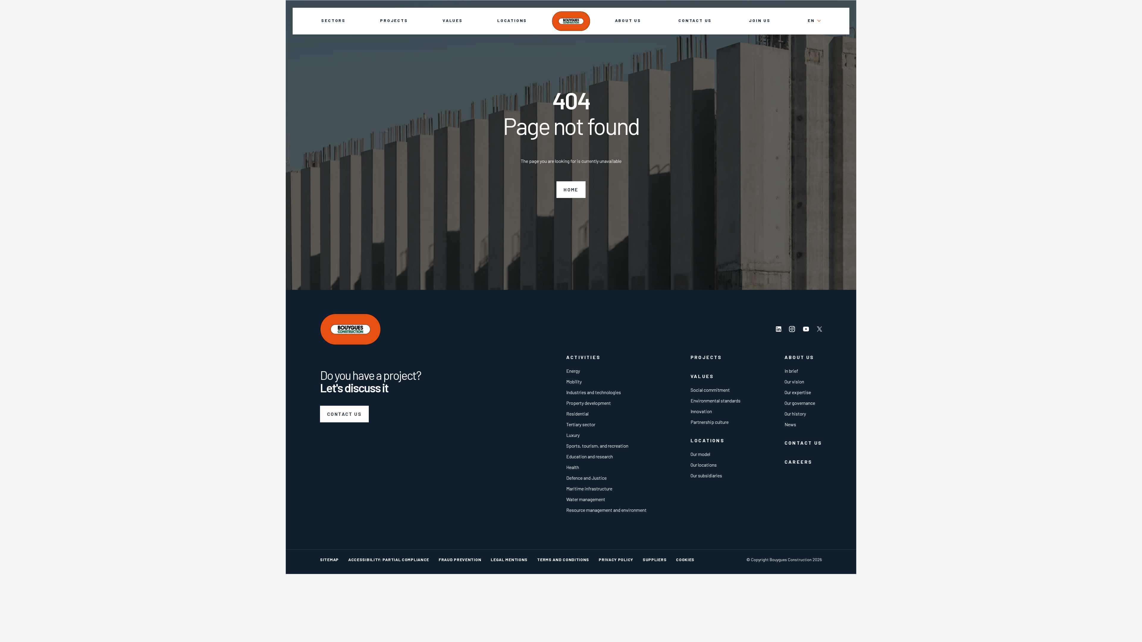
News (790, 424)
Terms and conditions (563, 559)
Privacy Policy (616, 559)
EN (811, 20)
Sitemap (329, 559)
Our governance (800, 403)
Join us (760, 20)
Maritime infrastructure (589, 488)
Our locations (704, 465)
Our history (795, 413)
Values (453, 20)
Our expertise (798, 392)
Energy (573, 371)
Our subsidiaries (706, 475)
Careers (798, 462)
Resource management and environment (606, 510)
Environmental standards (716, 400)
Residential (577, 413)
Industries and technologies (593, 392)
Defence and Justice (586, 478)
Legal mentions (509, 559)
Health (572, 467)
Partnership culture (710, 422)
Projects (394, 20)
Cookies (685, 559)
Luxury (573, 435)
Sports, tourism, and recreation (597, 446)
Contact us (695, 20)
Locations (512, 20)
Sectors (333, 20)
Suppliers (654, 559)
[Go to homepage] (571, 21)
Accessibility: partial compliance (388, 559)
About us (628, 20)
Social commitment (710, 390)
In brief (791, 371)
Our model (700, 454)
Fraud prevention (460, 559)
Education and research (589, 456)
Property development (588, 403)
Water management (585, 499)
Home (571, 189)
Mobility (574, 381)
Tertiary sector (580, 424)
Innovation (701, 411)
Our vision (794, 381)
